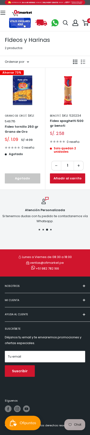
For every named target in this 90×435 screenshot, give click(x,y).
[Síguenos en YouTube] (26, 408)
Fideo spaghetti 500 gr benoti (67, 123)
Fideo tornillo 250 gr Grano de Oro (21, 129)
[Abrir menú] (2, 13)
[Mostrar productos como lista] (83, 62)
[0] (86, 23)
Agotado (22, 178)
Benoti (54, 116)
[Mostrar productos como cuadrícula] (75, 62)
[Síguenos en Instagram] (17, 408)
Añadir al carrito (68, 178)
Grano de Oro (15, 116)
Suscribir (20, 371)
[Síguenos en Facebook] (8, 408)
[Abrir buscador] (65, 22)
